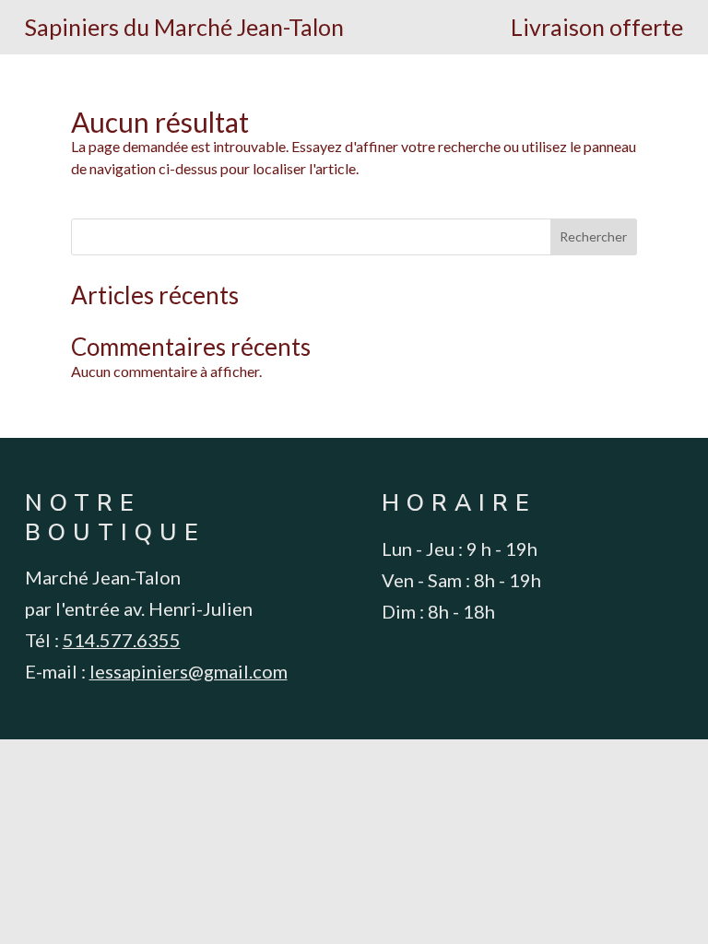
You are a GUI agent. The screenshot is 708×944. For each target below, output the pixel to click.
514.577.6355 (122, 640)
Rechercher (593, 236)
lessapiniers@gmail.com (188, 671)
